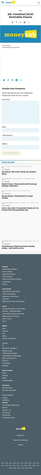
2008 (33, 465)
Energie (4, 398)
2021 (22, 463)
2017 (37, 463)
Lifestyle (5, 375)
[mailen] (28, 22)
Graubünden (6, 282)
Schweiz (5, 267)
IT (3, 346)
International (6, 289)
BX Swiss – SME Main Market (11, 311)
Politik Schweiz (7, 272)
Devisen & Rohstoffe (8, 338)
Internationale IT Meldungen (11, 356)
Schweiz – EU (6, 410)
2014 (10, 465)
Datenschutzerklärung (20, 440)
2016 (2, 465)
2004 (18, 468)
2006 (10, 468)
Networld (5, 366)
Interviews (5, 385)
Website (4, 144)
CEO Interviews (7, 388)
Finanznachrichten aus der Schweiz (13, 309)
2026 (2, 463)
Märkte (4, 326)
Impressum (20, 435)
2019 (30, 463)
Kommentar (6, 99)
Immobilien (6, 412)
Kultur (4, 373)
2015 (6, 465)
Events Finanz (6, 319)
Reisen (4, 378)
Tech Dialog (6, 363)
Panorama (5, 299)
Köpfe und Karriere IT (9, 358)
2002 (26, 468)
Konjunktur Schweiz (8, 274)
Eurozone (5, 331)
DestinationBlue (7, 380)
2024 (10, 463)
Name (4, 127)
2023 (14, 463)
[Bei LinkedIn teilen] (24, 22)
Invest (4, 321)
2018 (34, 463)
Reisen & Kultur (7, 370)
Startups (5, 343)
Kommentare (6, 415)
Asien (4, 328)
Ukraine (4, 407)
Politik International (9, 294)
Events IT (5, 361)
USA (3, 333)
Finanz (4, 306)
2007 (37, 465)
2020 (26, 463)
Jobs (20, 10)
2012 (18, 465)
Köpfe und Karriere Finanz (10, 316)
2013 (14, 465)
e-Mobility (5, 400)
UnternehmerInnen (8, 418)
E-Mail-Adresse (7, 135)
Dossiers (5, 403)
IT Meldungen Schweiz (9, 353)
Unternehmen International (11, 291)
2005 (14, 468)
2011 (21, 465)
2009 (29, 465)
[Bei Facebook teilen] (16, 22)
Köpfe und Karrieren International (13, 301)
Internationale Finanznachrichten (13, 314)
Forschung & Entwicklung (10, 405)
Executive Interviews (9, 390)
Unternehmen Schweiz (9, 269)
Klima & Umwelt (7, 395)
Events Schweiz (7, 277)
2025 (6, 463)
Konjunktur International (10, 296)
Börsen (4, 336)
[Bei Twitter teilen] (12, 22)
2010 (25, 465)
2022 (18, 463)
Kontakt (20, 445)
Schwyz (4, 284)
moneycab (7, 45)
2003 (22, 468)
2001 (30, 468)
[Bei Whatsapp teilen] (20, 22)
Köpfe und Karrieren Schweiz (11, 279)
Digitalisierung (7, 351)
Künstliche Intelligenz (9, 348)
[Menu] (3, 2)
